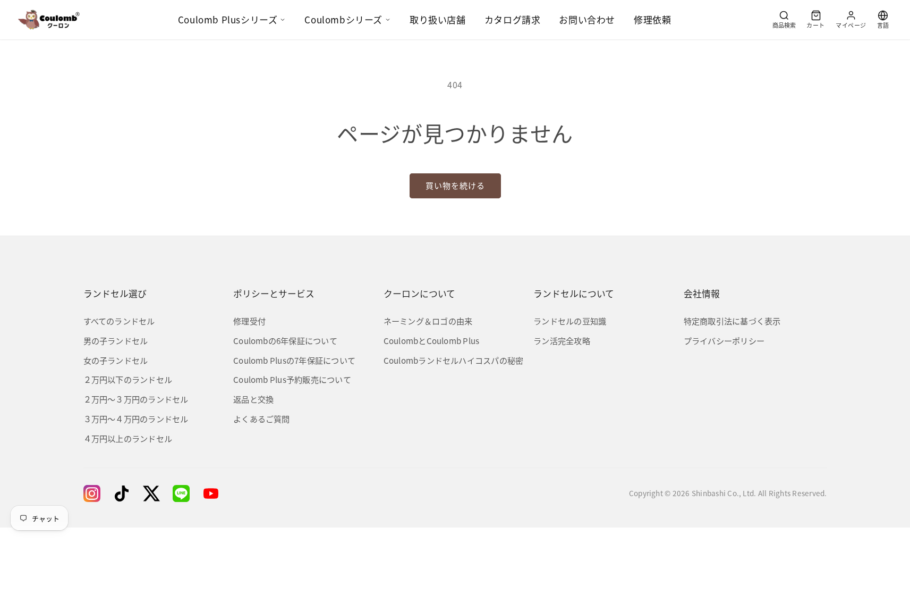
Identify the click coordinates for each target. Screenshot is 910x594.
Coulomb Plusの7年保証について (294, 360)
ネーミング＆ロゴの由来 (428, 321)
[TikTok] (121, 493)
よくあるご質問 (261, 418)
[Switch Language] (883, 19)
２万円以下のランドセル (128, 379)
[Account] (851, 19)
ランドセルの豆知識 (569, 321)
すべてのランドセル (119, 321)
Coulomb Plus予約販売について (292, 379)
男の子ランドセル (115, 340)
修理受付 (249, 321)
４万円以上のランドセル (128, 438)
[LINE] (181, 493)
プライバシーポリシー (724, 340)
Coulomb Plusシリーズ (228, 19)
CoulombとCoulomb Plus (432, 340)
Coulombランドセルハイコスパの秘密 (454, 360)
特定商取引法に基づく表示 (732, 321)
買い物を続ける (455, 185)
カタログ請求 (512, 19)
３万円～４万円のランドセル (136, 418)
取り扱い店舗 (438, 19)
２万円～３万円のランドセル (136, 399)
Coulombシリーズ (343, 19)
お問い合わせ (587, 19)
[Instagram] (91, 493)
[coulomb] (49, 19)
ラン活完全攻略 (561, 340)
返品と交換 (253, 399)
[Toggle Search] (784, 19)
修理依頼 (652, 19)
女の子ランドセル (115, 360)
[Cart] (815, 19)
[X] (151, 493)
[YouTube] (210, 493)
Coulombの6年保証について (285, 340)
